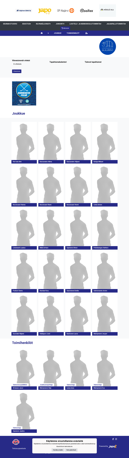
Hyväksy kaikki (58, 450)
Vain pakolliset (71, 450)
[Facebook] (112, 439)
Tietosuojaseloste (19, 448)
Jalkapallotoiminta (116, 24)
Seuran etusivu (10, 24)
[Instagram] (115, 439)
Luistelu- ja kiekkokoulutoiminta (85, 24)
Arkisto (66, 28)
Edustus (26, 24)
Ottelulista (16, 71)
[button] (24, 142)
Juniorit (60, 24)
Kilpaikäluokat (43, 24)
